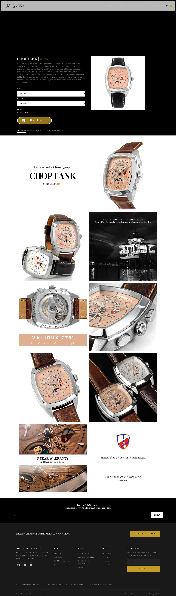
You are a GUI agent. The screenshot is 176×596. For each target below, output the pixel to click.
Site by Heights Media (153, 594)
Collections (58, 557)
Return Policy (107, 565)
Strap (20, 98)
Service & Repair (108, 553)
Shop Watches (156, 6)
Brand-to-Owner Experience (84, 562)
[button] (110, 6)
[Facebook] (24, 564)
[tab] (21, 131)
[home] (19, 6)
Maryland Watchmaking (137, 6)
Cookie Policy (140, 594)
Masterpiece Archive (61, 565)
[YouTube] (31, 564)
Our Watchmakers (84, 553)
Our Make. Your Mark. (62, 561)
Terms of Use (129, 594)
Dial (19, 88)
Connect (105, 557)
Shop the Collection (145, 533)
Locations (105, 561)
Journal (80, 567)
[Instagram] (18, 564)
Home (100, 6)
